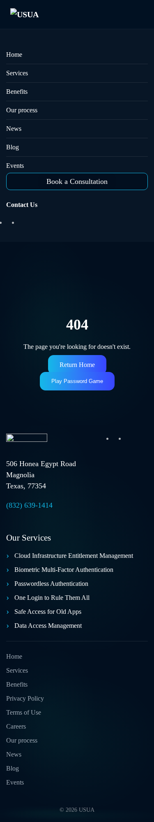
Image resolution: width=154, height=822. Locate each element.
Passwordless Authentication (51, 583)
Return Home (77, 364)
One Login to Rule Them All (52, 597)
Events (15, 165)
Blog (12, 147)
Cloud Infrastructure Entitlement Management (73, 555)
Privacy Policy (25, 698)
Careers (16, 726)
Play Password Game (77, 381)
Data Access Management (48, 625)
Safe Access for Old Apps (47, 611)
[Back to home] (37, 14)
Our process (21, 110)
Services (17, 73)
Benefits (17, 91)
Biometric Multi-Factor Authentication (63, 569)
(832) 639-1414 (29, 505)
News (13, 128)
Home (14, 54)
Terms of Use (23, 712)
